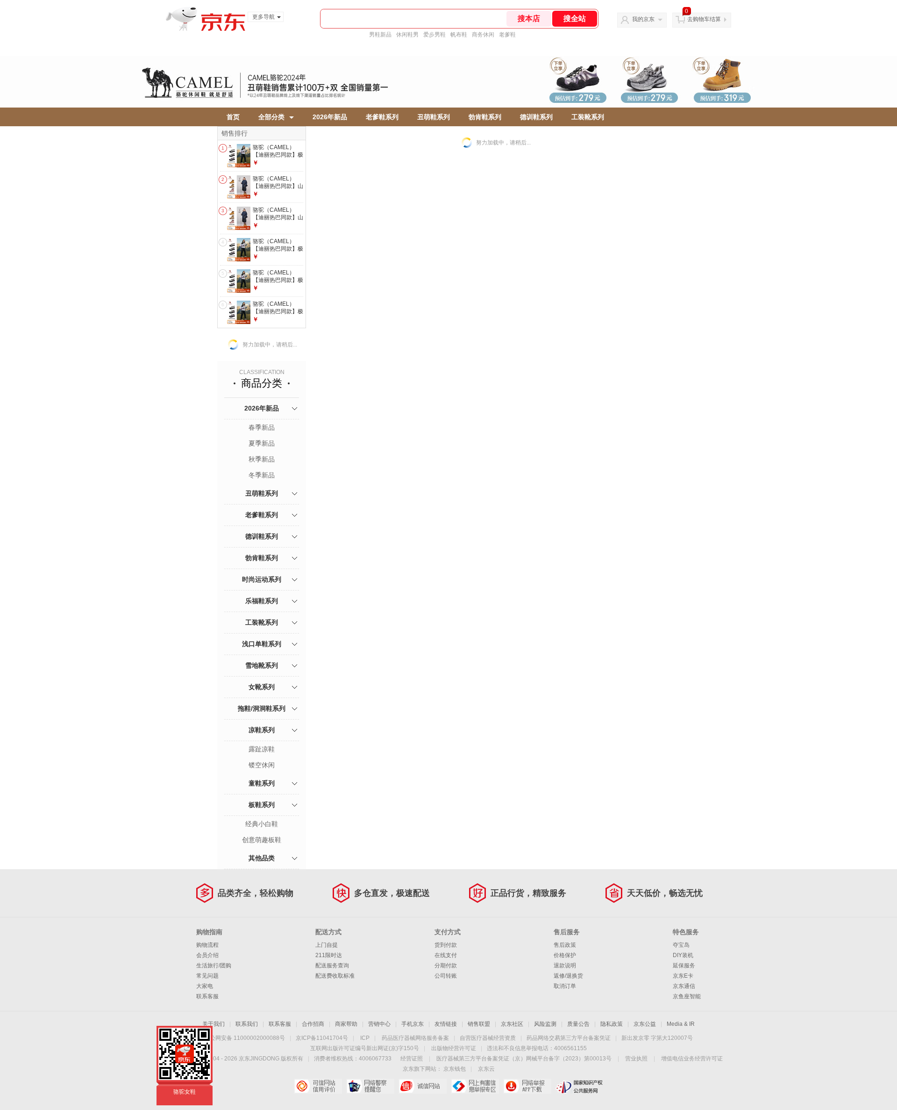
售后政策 (565, 945)
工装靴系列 (587, 117)
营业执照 (636, 1058)
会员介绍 (207, 955)
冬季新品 (262, 475)
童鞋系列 (262, 783)
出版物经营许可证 (453, 1048)
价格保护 (565, 955)
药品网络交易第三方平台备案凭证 (569, 1038)
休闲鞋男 (407, 34)
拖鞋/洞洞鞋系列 (261, 708)
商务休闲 (483, 34)
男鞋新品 (380, 34)
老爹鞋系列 (382, 117)
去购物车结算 (704, 19)
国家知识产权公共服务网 (579, 1086)
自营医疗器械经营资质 (488, 1038)
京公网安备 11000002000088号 (244, 1038)
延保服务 (684, 965)
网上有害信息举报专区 (475, 1086)
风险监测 (545, 1024)
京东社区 (512, 1024)
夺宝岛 (681, 945)
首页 (233, 117)
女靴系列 (262, 687)
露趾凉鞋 (262, 749)
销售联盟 (479, 1024)
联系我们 (246, 1024)
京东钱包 (454, 1069)
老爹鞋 (507, 34)
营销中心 (379, 1024)
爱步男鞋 (434, 34)
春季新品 (262, 427)
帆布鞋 (458, 34)
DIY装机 (683, 955)
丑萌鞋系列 (433, 117)
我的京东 (643, 19)
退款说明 (565, 965)
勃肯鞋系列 (485, 117)
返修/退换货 (568, 976)
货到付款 (445, 945)
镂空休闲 (262, 765)
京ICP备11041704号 (322, 1038)
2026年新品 (330, 117)
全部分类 (271, 117)
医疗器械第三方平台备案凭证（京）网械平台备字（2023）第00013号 (524, 1058)
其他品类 (262, 858)
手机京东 (412, 1024)
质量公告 (578, 1024)
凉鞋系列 (262, 730)
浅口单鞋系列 (261, 644)
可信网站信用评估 (318, 1086)
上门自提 (326, 945)
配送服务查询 (332, 965)
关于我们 (213, 1024)
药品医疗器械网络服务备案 (415, 1038)
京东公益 (645, 1024)
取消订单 (565, 986)
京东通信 (684, 986)
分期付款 (445, 965)
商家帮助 (346, 1024)
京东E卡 (683, 976)
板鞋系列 (262, 804)
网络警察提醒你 (370, 1086)
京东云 (486, 1069)
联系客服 (207, 996)
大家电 (204, 986)
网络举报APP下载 (527, 1086)
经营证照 (411, 1058)
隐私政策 (611, 1024)
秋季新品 (262, 459)
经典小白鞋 (261, 824)
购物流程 (207, 945)
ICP (365, 1038)
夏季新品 (262, 443)
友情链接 (445, 1024)
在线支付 (445, 955)
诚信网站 (423, 1086)
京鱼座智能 (687, 996)
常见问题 (207, 976)
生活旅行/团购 (213, 965)
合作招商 (313, 1024)
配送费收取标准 (335, 976)
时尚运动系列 (261, 579)
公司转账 (445, 976)
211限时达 (328, 955)
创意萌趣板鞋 (261, 839)
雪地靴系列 (261, 665)
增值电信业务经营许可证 (692, 1058)
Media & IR (681, 1024)
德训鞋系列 (536, 117)
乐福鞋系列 (261, 601)
